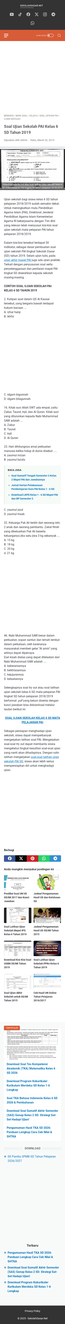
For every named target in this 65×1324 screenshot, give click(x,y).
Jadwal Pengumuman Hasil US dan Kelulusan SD (47, 897)
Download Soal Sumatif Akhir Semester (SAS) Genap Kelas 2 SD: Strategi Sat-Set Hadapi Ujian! (32, 1115)
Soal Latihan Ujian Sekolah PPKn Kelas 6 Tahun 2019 (46, 963)
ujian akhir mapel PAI (17, 260)
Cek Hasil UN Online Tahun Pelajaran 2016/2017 (45, 996)
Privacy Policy (32, 1311)
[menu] (8, 35)
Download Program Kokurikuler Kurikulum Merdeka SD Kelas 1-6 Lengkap (28, 1085)
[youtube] (11, 14)
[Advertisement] (32, 77)
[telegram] (53, 14)
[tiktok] (20, 14)
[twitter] (36, 14)
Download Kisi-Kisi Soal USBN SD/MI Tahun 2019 (17, 963)
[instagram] (44, 14)
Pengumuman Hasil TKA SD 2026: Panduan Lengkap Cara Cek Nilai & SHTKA (29, 1132)
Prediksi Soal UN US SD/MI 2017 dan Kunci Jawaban (16, 897)
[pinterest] (32, 858)
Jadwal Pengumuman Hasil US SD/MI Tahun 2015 (46, 930)
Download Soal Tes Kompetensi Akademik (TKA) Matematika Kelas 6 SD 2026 (31, 1068)
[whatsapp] (32, 23)
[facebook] (28, 14)
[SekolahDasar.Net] (32, 6)
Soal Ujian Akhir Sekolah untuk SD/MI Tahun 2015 (16, 996)
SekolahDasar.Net (38, 1318)
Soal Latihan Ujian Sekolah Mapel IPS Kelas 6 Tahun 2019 (15, 930)
